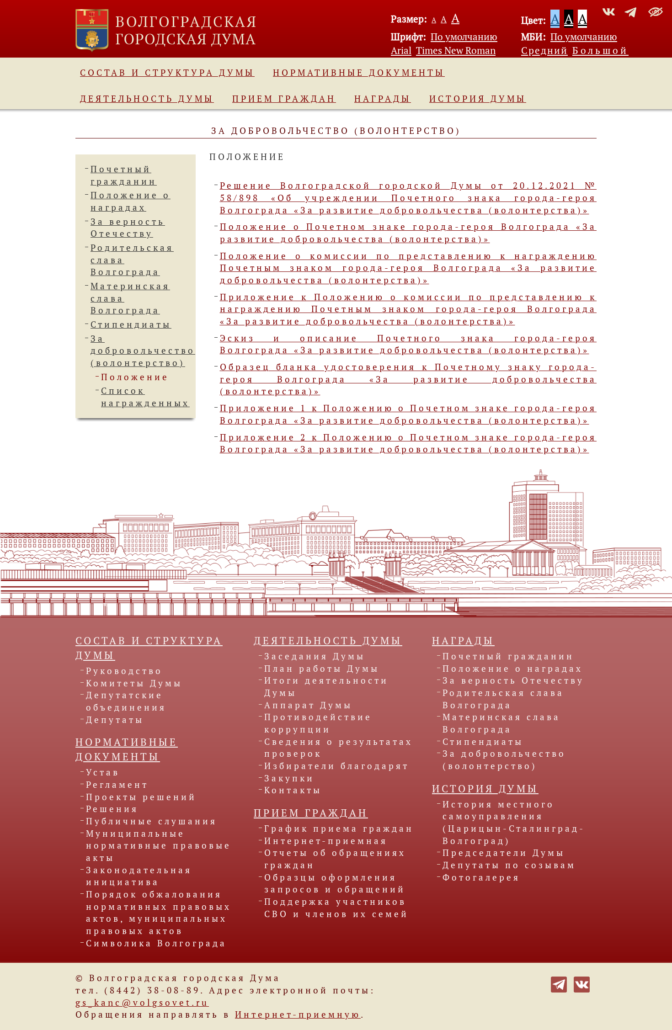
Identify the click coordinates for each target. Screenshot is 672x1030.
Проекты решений (141, 796)
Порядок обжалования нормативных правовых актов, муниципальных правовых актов (158, 912)
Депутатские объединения (126, 701)
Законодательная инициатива (139, 876)
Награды (382, 98)
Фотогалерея (481, 877)
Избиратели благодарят (336, 765)
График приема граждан (339, 828)
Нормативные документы (359, 72)
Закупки (289, 778)
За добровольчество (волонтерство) (143, 350)
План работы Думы (321, 668)
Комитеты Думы (134, 683)
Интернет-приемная (326, 840)
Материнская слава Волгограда (501, 723)
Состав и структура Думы (167, 72)
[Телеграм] (559, 983)
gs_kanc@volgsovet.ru (142, 1002)
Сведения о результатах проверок (338, 747)
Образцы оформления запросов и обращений (334, 883)
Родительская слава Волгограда (503, 699)
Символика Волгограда (156, 943)
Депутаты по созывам (509, 865)
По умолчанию (464, 36)
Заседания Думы (314, 656)
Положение (135, 377)
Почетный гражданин (508, 656)
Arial (401, 50)
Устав (103, 772)
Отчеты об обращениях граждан (335, 859)
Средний (544, 50)
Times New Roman (456, 50)
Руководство (124, 670)
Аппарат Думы (308, 705)
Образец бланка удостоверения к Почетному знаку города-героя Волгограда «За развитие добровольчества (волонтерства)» (408, 379)
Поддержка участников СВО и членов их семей (336, 907)
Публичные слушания (151, 821)
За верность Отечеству (513, 680)
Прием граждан (284, 98)
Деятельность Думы (147, 98)
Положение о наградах (513, 668)
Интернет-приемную (298, 1014)
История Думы (477, 98)
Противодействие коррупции (318, 723)
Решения (112, 808)
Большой (600, 50)
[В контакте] (582, 983)
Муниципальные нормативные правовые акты (158, 845)
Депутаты (115, 719)
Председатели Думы (504, 852)
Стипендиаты (131, 324)
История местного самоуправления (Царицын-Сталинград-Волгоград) (514, 822)
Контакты (293, 790)
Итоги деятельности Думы (326, 686)
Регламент (117, 784)
